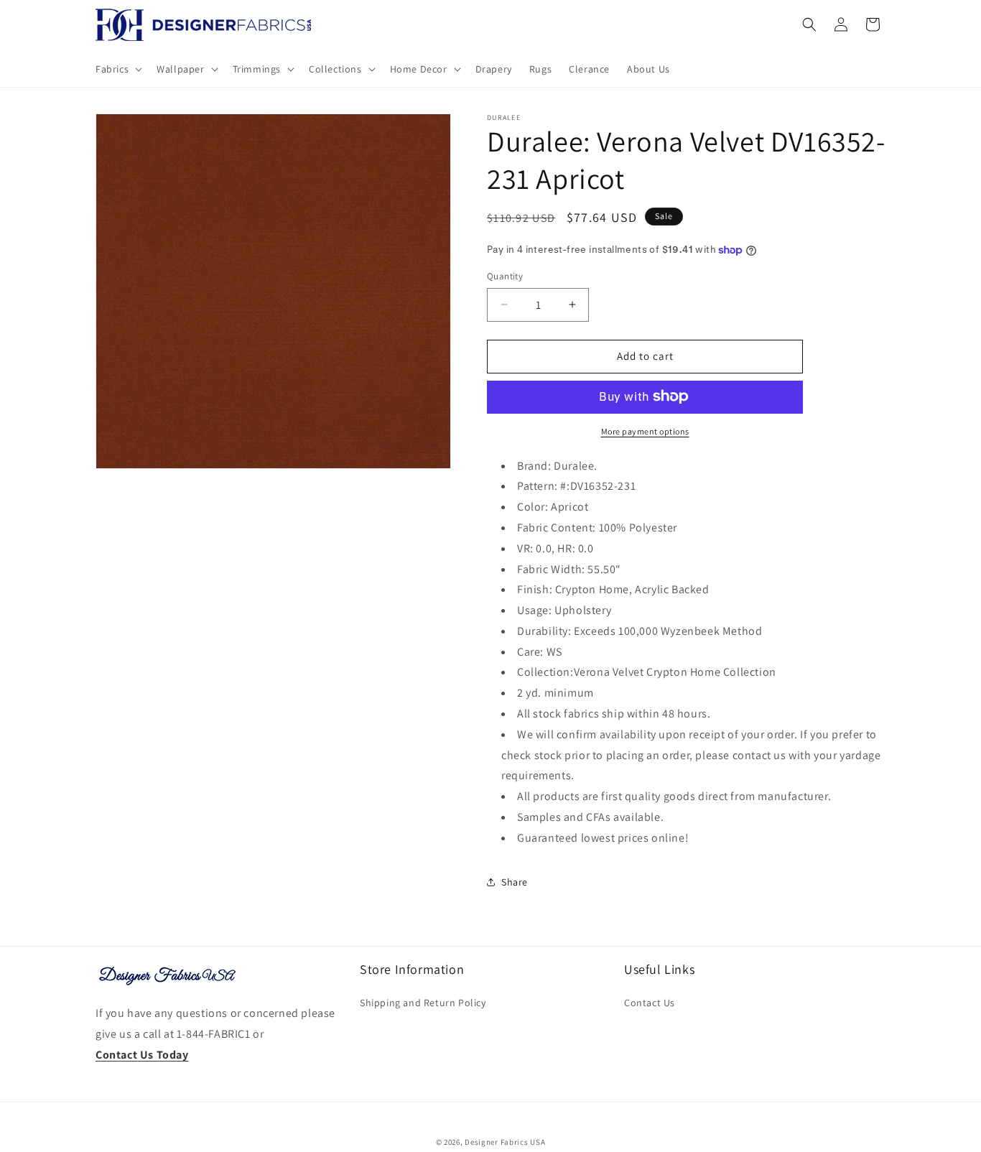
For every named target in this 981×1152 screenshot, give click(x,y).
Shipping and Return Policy (423, 1002)
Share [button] (514, 881)
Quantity (505, 276)
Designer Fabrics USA (505, 1142)
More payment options (645, 430)
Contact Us (649, 1002)
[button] (117, 69)
